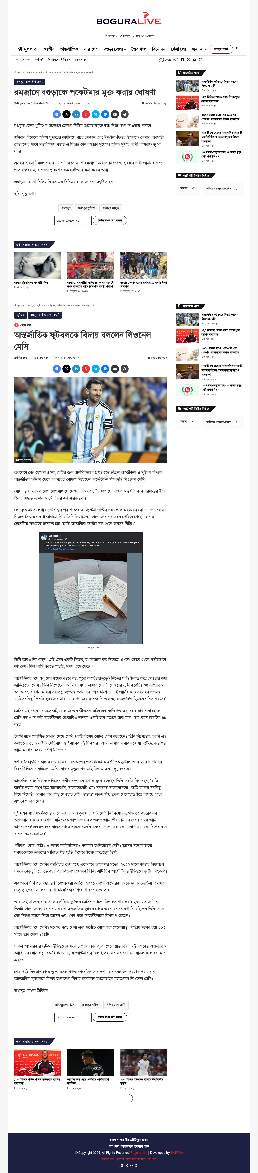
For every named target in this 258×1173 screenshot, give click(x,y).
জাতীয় (49, 49)
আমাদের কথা (23, 59)
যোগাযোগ (81, 59)
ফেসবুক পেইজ (221, 49)
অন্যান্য (198, 49)
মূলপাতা (30, 49)
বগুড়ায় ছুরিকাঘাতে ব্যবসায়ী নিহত (31, 282)
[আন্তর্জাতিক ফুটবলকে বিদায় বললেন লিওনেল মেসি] (187, 86)
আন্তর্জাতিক (69, 49)
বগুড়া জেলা (113, 49)
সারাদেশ (91, 49)
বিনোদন (158, 49)
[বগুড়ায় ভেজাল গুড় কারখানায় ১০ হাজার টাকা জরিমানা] (143, 265)
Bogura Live (138, 1153)
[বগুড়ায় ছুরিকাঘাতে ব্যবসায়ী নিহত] (37, 265)
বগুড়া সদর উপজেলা (37, 72)
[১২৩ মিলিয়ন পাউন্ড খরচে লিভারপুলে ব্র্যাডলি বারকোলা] (187, 102)
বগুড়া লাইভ (112, 208)
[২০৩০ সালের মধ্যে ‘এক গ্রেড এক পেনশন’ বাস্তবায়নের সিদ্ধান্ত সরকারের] (187, 120)
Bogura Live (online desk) (31, 103)
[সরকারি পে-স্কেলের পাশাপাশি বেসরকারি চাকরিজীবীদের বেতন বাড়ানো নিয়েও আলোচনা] (187, 138)
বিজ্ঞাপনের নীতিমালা (59, 59)
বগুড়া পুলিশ (87, 208)
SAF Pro (177, 1153)
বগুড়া (67, 208)
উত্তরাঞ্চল (138, 49)
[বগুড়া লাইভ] (128, 18)
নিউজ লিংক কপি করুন (110, 220)
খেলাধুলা (178, 49)
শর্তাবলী (39, 59)
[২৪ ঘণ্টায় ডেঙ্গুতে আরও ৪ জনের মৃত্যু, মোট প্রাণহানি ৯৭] (187, 156)
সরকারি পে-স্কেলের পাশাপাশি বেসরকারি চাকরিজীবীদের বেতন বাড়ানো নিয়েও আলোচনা (222, 137)
